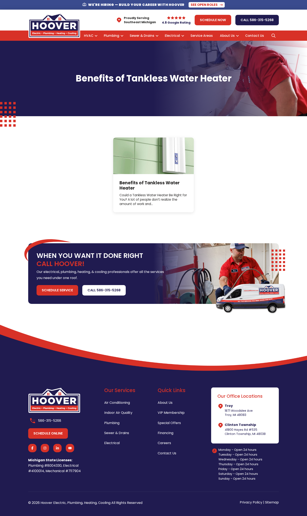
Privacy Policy (251, 502)
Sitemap (272, 502)
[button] (273, 35)
